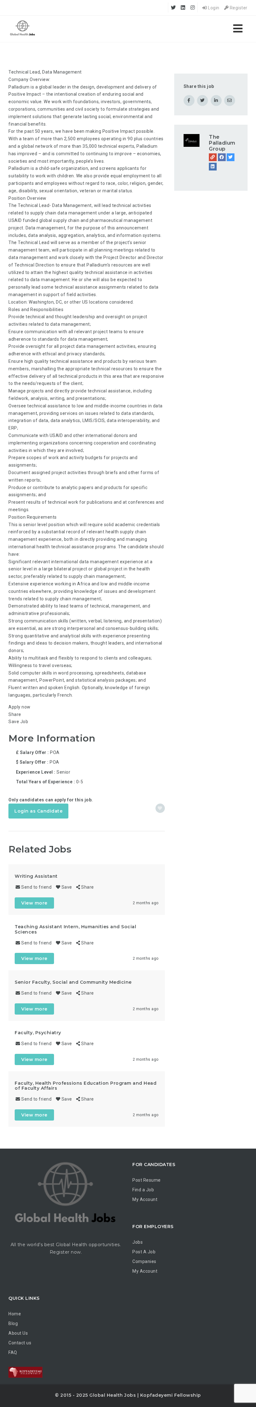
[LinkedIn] (213, 166)
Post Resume (146, 1180)
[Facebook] (222, 157)
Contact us (19, 1342)
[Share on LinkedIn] (216, 100)
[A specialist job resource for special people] (22, 29)
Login (213, 7)
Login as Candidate (38, 811)
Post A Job (143, 1251)
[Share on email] (229, 100)
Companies (144, 1261)
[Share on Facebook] (189, 100)
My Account (144, 1199)
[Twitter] (230, 157)
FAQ (12, 1352)
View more (34, 903)
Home (14, 1313)
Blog (13, 1323)
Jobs (137, 1242)
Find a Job (143, 1189)
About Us (18, 1333)
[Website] (213, 157)
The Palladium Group (222, 143)
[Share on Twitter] (202, 100)
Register (238, 7)
